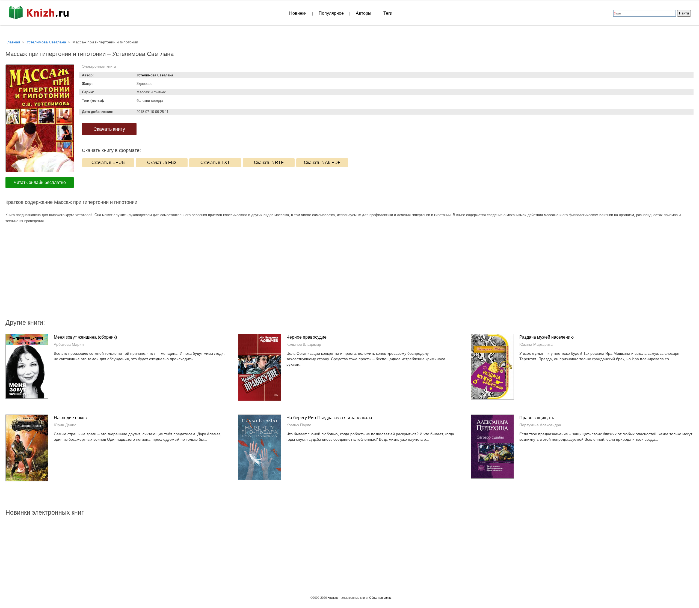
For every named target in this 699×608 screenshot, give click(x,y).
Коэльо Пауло (298, 425)
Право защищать (536, 417)
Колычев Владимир (303, 344)
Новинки (298, 13)
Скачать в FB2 (161, 162)
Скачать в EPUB (108, 162)
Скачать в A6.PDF (322, 162)
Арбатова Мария (69, 344)
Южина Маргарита (536, 344)
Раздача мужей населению (546, 337)
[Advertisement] (303, 274)
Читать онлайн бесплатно (40, 182)
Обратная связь (380, 597)
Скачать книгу (109, 129)
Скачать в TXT (215, 162)
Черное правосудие (306, 337)
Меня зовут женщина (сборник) (85, 337)
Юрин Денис (65, 425)
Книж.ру (333, 597)
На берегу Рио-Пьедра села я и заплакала (329, 417)
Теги (387, 13)
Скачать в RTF (269, 162)
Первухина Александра (540, 425)
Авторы (363, 13)
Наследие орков (70, 417)
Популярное (331, 13)
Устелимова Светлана (155, 75)
